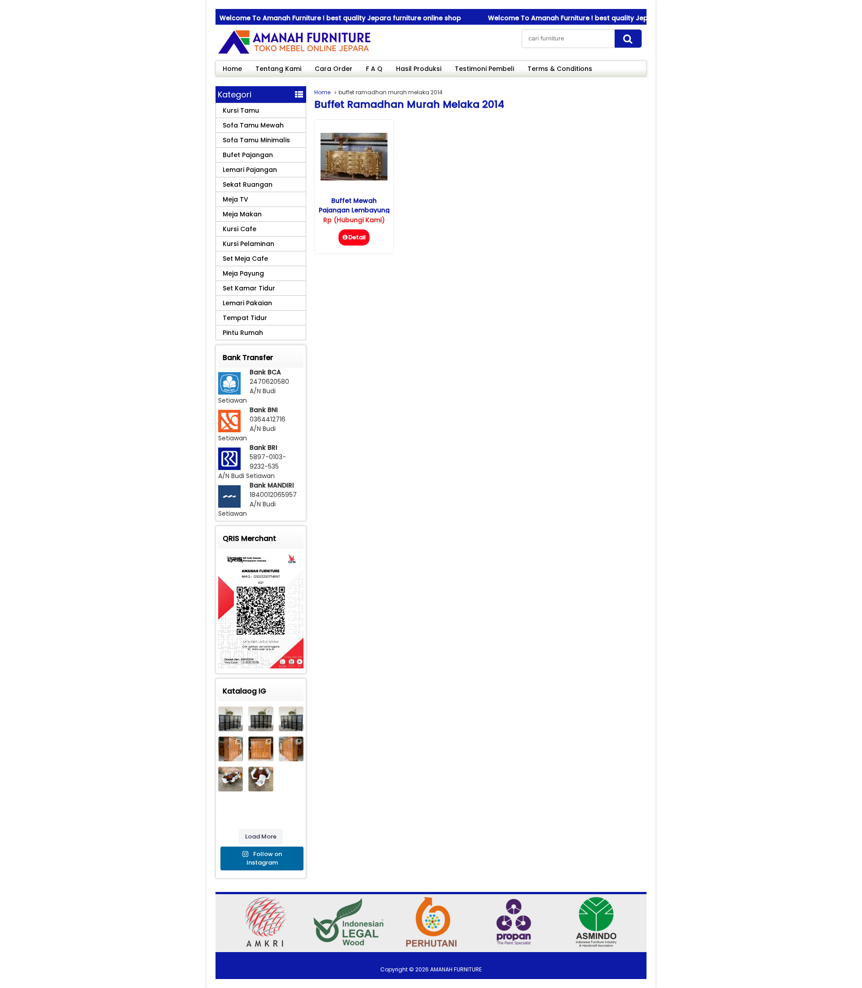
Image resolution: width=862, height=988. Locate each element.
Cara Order (333, 68)
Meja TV (235, 199)
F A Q (374, 68)
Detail (357, 237)
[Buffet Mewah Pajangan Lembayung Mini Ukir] (354, 178)
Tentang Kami (278, 68)
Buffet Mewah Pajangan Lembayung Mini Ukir (354, 210)
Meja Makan (242, 214)
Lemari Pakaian (247, 303)
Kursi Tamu (241, 110)
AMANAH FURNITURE (456, 969)
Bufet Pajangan (248, 154)
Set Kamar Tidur (249, 288)
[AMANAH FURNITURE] (294, 53)
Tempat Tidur (245, 317)
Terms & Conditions (560, 68)
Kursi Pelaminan (248, 243)
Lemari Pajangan (250, 169)
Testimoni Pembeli (484, 68)
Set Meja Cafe (245, 258)
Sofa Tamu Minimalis (256, 140)
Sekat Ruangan (248, 184)
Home (232, 68)
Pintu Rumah (243, 332)
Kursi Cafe (239, 228)
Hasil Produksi (418, 68)
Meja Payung (243, 273)
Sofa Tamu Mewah (253, 125)
